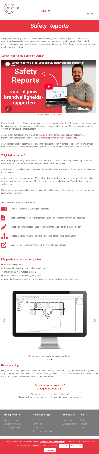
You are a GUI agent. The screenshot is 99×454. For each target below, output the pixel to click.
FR (88, 14)
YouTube (57, 114)
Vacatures (84, 420)
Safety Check (38, 427)
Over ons (84, 427)
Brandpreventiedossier (13, 424)
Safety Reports (39, 420)
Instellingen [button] (50, 450)
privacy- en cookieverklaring (52, 442)
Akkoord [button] (63, 446)
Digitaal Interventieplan (42, 431)
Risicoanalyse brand (12, 427)
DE (92, 14)
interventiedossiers (68, 138)
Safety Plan (37, 424)
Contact (83, 424)
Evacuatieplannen (70, 424)
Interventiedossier (11, 420)
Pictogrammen (69, 420)
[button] (44, 11)
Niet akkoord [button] (76, 446)
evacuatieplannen (48, 138)
